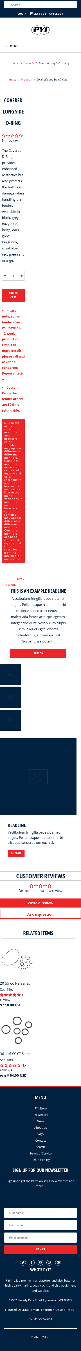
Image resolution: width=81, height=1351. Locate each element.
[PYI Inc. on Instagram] (49, 1263)
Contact (40, 1140)
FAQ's (40, 1134)
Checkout (56, 14)
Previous (10, 585)
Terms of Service (41, 1153)
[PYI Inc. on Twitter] (23, 1263)
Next (19, 578)
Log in (22, 14)
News (40, 1121)
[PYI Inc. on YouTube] (40, 1263)
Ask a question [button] (40, 914)
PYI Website (40, 1115)
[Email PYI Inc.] (58, 1263)
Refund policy (41, 1160)
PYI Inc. (45, 1337)
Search (40, 1147)
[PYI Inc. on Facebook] (32, 1263)
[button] (12, 135)
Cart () (39, 14)
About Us (40, 1128)
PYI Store (40, 1108)
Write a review (40, 903)
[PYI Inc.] (40, 30)
